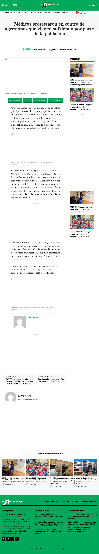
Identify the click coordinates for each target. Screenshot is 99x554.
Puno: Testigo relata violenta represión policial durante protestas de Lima (49, 531)
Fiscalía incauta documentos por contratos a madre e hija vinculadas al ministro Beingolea (61, 481)
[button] (93, 5)
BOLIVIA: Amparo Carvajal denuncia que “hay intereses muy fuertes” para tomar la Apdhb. (19, 381)
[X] (12, 538)
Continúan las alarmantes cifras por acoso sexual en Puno (51, 380)
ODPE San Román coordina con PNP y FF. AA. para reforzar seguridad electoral (81, 82)
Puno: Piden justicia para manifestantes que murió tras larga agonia (49, 516)
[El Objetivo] (10, 397)
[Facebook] (3, 538)
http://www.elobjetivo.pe (27, 399)
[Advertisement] (35, 222)
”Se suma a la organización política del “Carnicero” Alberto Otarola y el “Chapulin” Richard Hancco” (49, 524)
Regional (28, 49)
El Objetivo (51, 50)
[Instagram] (8, 538)
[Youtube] (17, 538)
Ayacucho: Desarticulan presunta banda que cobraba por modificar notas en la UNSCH (85, 481)
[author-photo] (3, 484)
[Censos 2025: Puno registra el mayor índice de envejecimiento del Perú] (82, 95)
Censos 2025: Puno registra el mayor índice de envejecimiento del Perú (81, 106)
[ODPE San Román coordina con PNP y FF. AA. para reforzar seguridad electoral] (82, 70)
